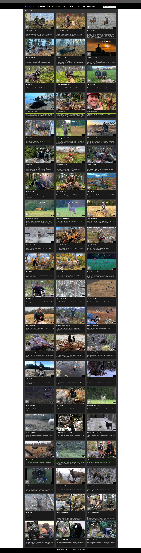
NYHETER (41, 6)
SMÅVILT (65, 6)
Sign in (105, 1)
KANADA (73, 6)
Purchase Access (111, 1)
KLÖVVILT (58, 6)
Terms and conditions (79, 549)
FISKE (80, 6)
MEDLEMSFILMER (89, 6)
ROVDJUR (50, 6)
